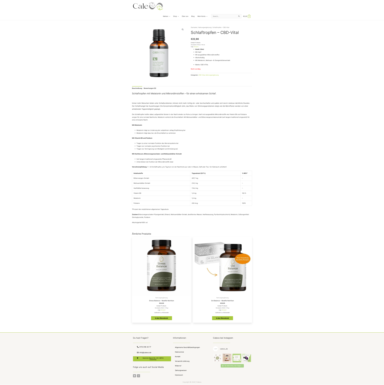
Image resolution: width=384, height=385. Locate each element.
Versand (196, 46)
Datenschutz (179, 352)
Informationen (179, 338)
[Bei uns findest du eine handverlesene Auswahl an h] (236, 358)
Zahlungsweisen (181, 370)
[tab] (137, 88)
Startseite (194, 27)
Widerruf (178, 366)
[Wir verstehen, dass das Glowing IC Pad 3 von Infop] (246, 358)
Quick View (162, 294)
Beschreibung (137, 88)
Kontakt (177, 357)
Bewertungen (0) (150, 88)
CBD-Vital (202, 75)
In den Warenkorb (161, 318)
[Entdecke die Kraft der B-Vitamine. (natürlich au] (227, 358)
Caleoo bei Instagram (223, 338)
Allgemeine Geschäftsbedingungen (187, 347)
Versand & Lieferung (182, 361)
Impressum (179, 375)
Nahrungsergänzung (204, 27)
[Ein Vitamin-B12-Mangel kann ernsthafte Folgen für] (217, 358)
